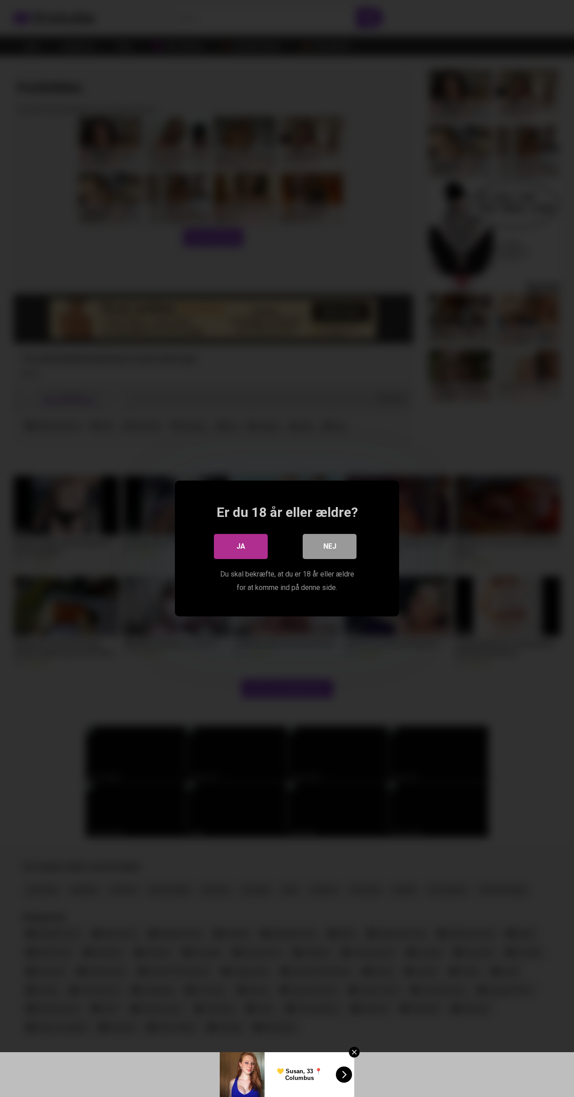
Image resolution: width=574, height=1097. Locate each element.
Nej (329, 546)
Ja (240, 546)
